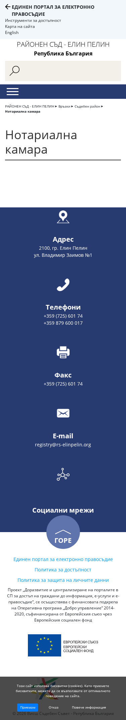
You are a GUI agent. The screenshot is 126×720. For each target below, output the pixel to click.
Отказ (53, 707)
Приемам (27, 707)
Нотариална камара (22, 111)
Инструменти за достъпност (33, 20)
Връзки (64, 106)
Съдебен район (87, 106)
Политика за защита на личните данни (63, 580)
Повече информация (89, 707)
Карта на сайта (20, 26)
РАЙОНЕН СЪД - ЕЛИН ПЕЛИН (29, 106)
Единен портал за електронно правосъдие (63, 559)
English (11, 32)
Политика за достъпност (63, 569)
